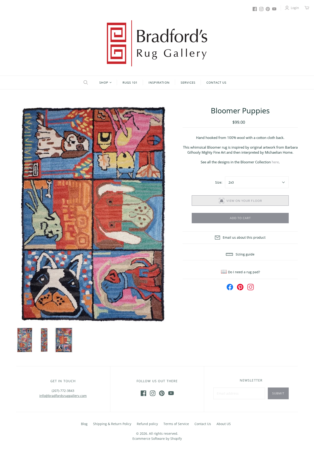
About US (224, 424)
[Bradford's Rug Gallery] (157, 43)
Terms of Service (176, 424)
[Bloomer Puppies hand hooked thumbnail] (24, 340)
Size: (218, 182)
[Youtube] (274, 9)
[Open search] (85, 82)
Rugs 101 (130, 82)
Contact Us (216, 82)
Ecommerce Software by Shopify (157, 438)
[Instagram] (261, 9)
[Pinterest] (268, 9)
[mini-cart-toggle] (307, 8)
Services (188, 82)
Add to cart (240, 218)
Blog (84, 424)
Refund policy (147, 424)
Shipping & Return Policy (112, 424)
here (275, 162)
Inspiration (158, 82)
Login (295, 8)
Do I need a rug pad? (240, 272)
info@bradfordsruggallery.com (63, 395)
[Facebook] (254, 9)
